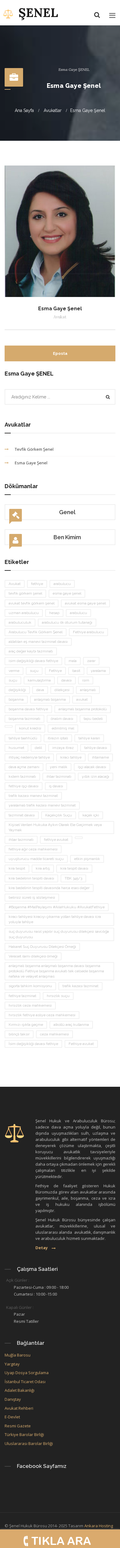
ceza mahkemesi (54, 1034)
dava (40, 690)
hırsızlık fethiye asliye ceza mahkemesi (42, 1015)
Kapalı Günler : (20, 1307)
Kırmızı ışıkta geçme (26, 1024)
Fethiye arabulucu (88, 632)
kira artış (43, 868)
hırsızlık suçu (58, 996)
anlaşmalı (88, 690)
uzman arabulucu (24, 613)
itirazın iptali (58, 738)
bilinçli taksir (19, 1034)
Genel (67, 512)
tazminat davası (22, 815)
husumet (16, 748)
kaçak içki (90, 815)
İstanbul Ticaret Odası (25, 1381)
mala (73, 661)
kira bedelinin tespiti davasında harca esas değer (49, 888)
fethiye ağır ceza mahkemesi (33, 849)
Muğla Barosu (17, 1355)
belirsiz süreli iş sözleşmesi (32, 897)
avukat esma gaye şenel (85, 603)
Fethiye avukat (81, 1044)
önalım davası (62, 718)
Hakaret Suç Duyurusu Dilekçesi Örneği (42, 946)
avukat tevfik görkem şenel (31, 603)
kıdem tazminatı (22, 776)
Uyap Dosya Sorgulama (27, 1372)
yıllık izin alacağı (95, 776)
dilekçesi (62, 690)
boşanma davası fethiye (28, 709)
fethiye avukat (56, 839)
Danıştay (13, 1399)
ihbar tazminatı (58, 776)
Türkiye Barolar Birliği (24, 1434)
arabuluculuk (20, 622)
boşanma (16, 699)
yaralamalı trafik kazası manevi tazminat (42, 805)
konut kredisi (30, 728)
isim (85, 680)
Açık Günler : (17, 1280)
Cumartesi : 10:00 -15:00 (35, 1294)
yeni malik (58, 767)
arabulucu (62, 584)
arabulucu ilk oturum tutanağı (67, 622)
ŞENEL (38, 12)
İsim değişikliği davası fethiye (33, 1044)
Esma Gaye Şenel (87, 110)
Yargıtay (12, 1364)
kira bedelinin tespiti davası (31, 878)
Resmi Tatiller (26, 1321)
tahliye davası (95, 748)
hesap (54, 613)
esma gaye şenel (67, 593)
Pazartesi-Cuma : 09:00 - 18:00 (41, 1287)
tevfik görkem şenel (25, 593)
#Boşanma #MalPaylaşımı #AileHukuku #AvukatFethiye (57, 907)
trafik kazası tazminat (80, 986)
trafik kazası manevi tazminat (33, 795)
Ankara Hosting (98, 1526)
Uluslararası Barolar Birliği (29, 1443)
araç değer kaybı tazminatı (31, 651)
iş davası (56, 786)
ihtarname (100, 757)
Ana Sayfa (24, 110)
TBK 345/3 (73, 878)
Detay (42, 1247)
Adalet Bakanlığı (19, 1390)
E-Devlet (12, 1417)
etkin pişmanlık (87, 859)
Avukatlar (53, 110)
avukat (82, 699)
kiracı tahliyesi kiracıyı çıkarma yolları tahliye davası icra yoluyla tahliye (55, 919)
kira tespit (17, 868)
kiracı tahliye (71, 757)
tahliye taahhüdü (23, 738)
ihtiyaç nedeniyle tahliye (29, 757)
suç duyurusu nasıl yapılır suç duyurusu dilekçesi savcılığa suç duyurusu (59, 934)
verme (14, 671)
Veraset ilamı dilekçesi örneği (33, 956)
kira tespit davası (74, 868)
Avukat (15, 584)
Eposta (60, 353)
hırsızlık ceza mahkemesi (30, 1005)
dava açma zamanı (24, 767)
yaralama (98, 671)
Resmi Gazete (18, 1426)
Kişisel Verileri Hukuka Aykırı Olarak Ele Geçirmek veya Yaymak (55, 827)
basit (76, 671)
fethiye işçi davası (23, 786)
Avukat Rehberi (19, 1408)
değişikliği (17, 690)
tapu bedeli (93, 718)
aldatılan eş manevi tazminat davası (38, 641)
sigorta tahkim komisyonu (30, 986)
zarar (91, 661)
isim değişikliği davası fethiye (33, 661)
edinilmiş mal (63, 728)
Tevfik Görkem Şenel (34, 449)
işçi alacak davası (92, 767)
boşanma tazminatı (24, 718)
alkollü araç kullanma (71, 1024)
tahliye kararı (89, 738)
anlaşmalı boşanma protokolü (82, 709)
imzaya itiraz (63, 748)
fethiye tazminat (22, 996)
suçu (34, 671)
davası (66, 680)
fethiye (37, 584)
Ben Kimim (67, 537)
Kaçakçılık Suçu (58, 815)
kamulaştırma (39, 680)
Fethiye (55, 671)
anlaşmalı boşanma (50, 699)
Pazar (19, 1314)
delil (38, 748)
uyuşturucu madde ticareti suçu (36, 859)
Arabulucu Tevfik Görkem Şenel (35, 632)
